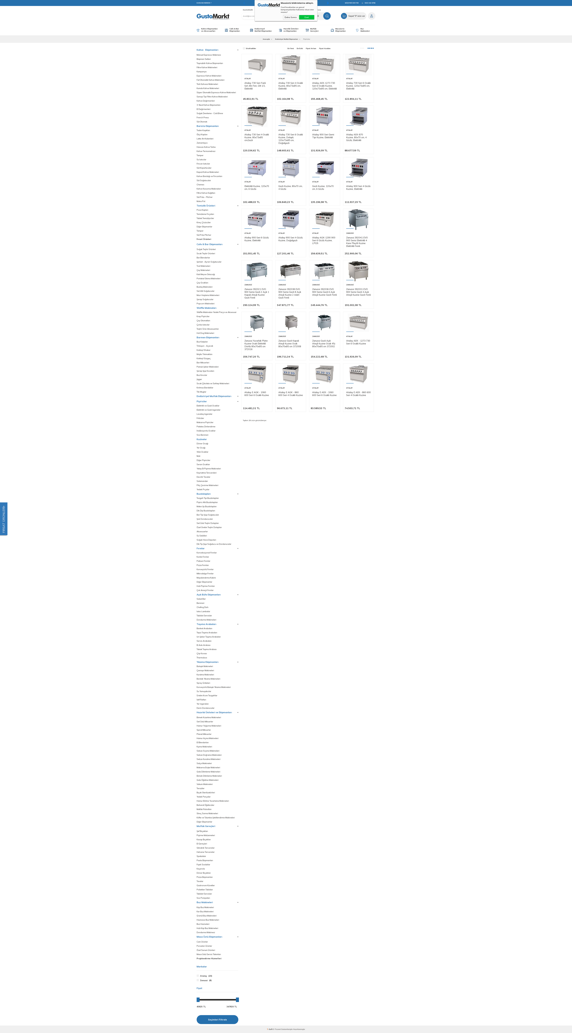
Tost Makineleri (203, 266)
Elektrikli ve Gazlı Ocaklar (208, 406)
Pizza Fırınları (203, 565)
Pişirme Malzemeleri (206, 835)
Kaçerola (201, 869)
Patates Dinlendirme (206, 427)
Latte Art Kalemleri (205, 139)
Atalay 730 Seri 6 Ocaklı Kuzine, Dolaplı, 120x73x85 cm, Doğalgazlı (290, 138)
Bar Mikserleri (203, 363)
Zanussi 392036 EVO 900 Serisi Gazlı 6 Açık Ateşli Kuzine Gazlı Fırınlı (324, 292)
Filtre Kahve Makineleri (207, 67)
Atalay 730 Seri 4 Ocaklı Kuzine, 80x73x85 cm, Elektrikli (290, 86)
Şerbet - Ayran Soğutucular (209, 262)
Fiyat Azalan (324, 48)
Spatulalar (201, 856)
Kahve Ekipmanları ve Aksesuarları (209, 30)
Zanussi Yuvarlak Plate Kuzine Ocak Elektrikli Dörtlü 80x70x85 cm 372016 (256, 345)
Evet (307, 17)
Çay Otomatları (203, 321)
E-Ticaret (277, 1029)
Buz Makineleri (365, 30)
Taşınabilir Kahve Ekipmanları (210, 63)
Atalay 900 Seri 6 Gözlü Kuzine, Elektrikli (256, 239)
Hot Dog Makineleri (205, 333)
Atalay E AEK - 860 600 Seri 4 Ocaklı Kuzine (358, 394)
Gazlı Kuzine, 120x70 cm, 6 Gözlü (323, 187)
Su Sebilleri (202, 536)
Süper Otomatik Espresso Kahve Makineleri (216, 92)
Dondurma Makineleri (206, 620)
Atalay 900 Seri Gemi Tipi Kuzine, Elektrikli (323, 136)
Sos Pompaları (203, 898)
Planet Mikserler (204, 734)
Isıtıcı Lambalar (203, 611)
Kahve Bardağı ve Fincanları (209, 176)
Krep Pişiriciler (203, 316)
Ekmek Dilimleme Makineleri (209, 776)
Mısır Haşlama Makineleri (208, 295)
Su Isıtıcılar (201, 160)
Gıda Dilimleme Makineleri (208, 772)
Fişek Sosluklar (203, 865)
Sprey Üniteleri (203, 683)
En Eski (300, 48)
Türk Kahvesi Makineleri (207, 84)
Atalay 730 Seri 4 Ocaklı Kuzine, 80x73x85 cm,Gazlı (256, 137)
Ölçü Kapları (202, 135)
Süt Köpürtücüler (204, 168)
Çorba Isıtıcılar (203, 325)
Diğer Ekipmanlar (204, 227)
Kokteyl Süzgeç (204, 358)
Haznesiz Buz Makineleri (208, 920)
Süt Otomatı (202, 122)
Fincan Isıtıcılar (203, 164)
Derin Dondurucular (205, 708)
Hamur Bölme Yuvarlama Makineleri (213, 801)
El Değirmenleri (203, 109)
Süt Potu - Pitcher (205, 197)
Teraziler (201, 788)
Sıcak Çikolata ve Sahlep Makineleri (213, 383)
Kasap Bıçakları (204, 840)
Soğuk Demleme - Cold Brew (210, 113)
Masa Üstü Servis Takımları (209, 954)
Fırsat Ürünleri (204, 239)
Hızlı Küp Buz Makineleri (207, 928)
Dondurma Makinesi (206, 932)
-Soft (270, 1029)
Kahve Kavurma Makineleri (209, 189)
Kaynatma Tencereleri (207, 473)
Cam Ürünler (202, 942)
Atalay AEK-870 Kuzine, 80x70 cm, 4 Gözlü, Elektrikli (356, 137)
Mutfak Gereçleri (314, 30)
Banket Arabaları (204, 628)
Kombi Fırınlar (203, 557)
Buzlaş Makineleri (205, 287)
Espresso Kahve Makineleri (209, 76)
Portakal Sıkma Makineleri (208, 279)
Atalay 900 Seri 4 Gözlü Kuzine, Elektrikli (358, 187)
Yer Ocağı (201, 448)
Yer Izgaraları (203, 704)
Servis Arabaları (204, 641)
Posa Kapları (202, 210)
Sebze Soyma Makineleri (208, 751)
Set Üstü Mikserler (205, 722)
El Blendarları (203, 742)
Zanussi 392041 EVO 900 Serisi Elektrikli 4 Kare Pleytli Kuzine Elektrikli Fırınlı (357, 241)
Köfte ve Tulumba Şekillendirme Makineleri (216, 818)
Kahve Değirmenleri (206, 101)
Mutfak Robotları (204, 809)
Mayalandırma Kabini (206, 578)
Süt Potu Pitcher (204, 235)
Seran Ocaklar (203, 464)
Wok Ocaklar (202, 452)
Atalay (247, 79)
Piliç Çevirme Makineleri (207, 485)
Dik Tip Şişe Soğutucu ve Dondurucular (214, 544)
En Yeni (290, 48)
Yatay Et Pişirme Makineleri (209, 469)
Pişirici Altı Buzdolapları (207, 502)
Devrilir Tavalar (203, 477)
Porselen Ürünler (204, 946)
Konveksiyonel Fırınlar (207, 553)
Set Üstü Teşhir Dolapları (208, 523)
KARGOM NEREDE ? (204, 3)
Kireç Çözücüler (204, 222)
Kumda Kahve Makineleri (208, 88)
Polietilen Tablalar (205, 890)
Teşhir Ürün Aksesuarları (208, 329)
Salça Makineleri (204, 763)
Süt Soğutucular (204, 180)
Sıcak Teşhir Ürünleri (206, 253)
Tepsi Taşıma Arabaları (207, 633)
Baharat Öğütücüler (205, 805)
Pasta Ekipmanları (205, 860)
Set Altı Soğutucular (205, 291)
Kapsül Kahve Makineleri (208, 172)
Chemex (200, 185)
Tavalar (200, 881)
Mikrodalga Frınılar (205, 574)
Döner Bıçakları (204, 873)
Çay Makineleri (203, 270)
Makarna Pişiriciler (205, 422)
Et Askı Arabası (203, 645)
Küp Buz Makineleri (205, 907)
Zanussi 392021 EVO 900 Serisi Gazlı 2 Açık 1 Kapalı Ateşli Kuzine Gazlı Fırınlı (256, 293)
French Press (203, 118)
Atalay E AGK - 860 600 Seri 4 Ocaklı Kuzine (290, 394)
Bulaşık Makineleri (205, 666)
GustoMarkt (248, 10)
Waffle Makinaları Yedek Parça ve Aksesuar (217, 312)
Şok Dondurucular (205, 519)
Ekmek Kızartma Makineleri (209, 717)
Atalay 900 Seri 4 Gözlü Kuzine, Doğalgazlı (290, 239)
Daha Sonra (291, 17)
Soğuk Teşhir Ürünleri (206, 249)
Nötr (198, 456)
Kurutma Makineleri (205, 675)
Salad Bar (201, 599)
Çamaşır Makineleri (205, 670)
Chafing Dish (202, 607)
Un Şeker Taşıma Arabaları (209, 637)
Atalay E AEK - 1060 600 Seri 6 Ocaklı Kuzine (324, 394)
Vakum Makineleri (205, 784)
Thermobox (202, 658)
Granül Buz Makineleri (207, 916)
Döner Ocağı (202, 444)
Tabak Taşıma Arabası (207, 649)
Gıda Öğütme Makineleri (208, 780)
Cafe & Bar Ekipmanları (234, 30)
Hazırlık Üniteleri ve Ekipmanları (290, 30)
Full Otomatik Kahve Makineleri (210, 80)
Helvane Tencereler (206, 852)
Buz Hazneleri (203, 924)
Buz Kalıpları (202, 342)
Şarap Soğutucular (205, 299)
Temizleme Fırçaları (205, 214)
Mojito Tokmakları (204, 354)
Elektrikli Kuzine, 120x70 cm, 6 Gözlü (256, 187)
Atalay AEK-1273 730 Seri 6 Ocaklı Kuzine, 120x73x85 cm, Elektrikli (324, 86)
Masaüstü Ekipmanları (340, 30)
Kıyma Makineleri (204, 747)
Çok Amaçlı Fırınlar (205, 590)
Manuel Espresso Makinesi (209, 55)
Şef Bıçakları (202, 831)
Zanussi (350, 233)
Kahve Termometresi (206, 151)
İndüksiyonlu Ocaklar (206, 431)
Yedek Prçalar (203, 489)
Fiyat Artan (311, 48)
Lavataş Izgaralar (204, 414)
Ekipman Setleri (204, 59)
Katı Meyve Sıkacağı (206, 274)
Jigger (199, 379)
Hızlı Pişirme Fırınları (206, 586)
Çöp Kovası (202, 653)
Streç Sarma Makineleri (207, 813)
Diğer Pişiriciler (203, 460)
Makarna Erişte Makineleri (208, 768)
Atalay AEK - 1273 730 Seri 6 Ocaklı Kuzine (358, 342)
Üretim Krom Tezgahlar (207, 696)
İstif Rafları (201, 700)
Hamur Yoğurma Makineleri (209, 726)
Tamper (200, 155)
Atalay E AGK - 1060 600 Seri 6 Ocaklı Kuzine (256, 394)
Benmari (200, 603)
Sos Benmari (202, 435)
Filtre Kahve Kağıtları (206, 193)
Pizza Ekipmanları (205, 877)
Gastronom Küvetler (206, 885)
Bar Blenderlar (203, 258)
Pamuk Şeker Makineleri (208, 367)
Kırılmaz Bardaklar (205, 388)
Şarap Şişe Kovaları (205, 371)
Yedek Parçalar (204, 797)
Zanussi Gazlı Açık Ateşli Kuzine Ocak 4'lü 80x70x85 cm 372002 (323, 343)
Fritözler (200, 418)
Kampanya (201, 72)
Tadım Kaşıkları (203, 130)
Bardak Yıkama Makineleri (208, 679)
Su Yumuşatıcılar (204, 691)
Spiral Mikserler (204, 730)
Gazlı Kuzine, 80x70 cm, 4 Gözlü (290, 187)
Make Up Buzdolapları (207, 506)
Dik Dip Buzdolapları (206, 511)
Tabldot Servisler (204, 616)
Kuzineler (202, 439)
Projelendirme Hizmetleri (209, 959)
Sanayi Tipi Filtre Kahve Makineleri (212, 97)
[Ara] (327, 16)
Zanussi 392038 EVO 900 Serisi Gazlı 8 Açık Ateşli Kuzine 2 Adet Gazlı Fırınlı (289, 293)
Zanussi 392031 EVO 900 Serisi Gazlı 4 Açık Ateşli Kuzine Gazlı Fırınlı (358, 292)
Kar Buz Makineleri (205, 912)
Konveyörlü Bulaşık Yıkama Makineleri (214, 687)
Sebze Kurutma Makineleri (208, 759)
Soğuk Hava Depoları (206, 540)
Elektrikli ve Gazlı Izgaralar (208, 410)
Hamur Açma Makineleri (208, 738)
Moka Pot (201, 201)
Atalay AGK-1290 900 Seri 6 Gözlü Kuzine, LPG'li (323, 240)
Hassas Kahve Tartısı (206, 147)
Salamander (202, 481)
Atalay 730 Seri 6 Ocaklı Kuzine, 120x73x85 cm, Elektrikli (358, 86)
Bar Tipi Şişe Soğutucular (208, 515)
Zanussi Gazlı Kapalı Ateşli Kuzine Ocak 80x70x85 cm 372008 (289, 343)
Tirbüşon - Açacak (205, 346)
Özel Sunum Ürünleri (206, 950)
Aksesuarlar (202, 532)
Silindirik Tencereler (206, 848)
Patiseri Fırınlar (203, 561)
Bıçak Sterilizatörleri (206, 793)
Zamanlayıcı (202, 143)
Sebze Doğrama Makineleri (209, 755)
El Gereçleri (202, 844)
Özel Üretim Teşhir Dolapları (209, 527)
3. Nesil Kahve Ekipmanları (208, 105)
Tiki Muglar (201, 392)
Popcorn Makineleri (205, 304)
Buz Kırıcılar (202, 375)
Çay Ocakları (202, 283)
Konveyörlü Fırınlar (205, 569)
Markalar (202, 966)
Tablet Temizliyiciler (205, 218)
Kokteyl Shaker (203, 350)
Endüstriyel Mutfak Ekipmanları (263, 30)
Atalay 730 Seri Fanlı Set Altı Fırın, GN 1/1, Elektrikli (255, 86)
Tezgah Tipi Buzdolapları (208, 498)
